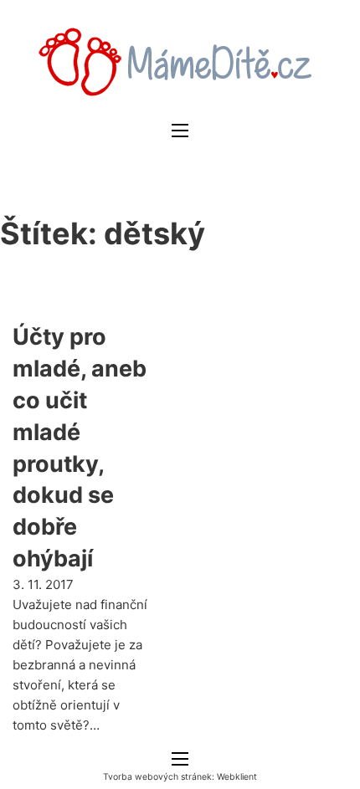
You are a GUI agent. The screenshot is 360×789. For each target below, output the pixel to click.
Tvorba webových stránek (157, 776)
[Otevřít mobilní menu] (180, 130)
